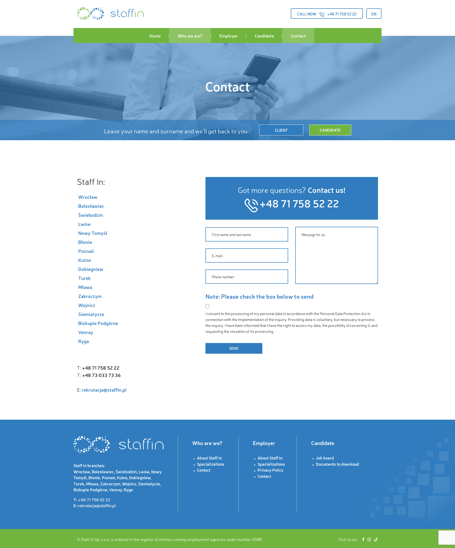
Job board (325, 457)
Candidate (264, 35)
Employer (228, 35)
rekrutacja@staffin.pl (104, 389)
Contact (298, 35)
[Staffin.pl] (110, 13)
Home (155, 35)
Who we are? (190, 35)
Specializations (210, 464)
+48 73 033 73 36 (101, 375)
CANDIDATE (330, 130)
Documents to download (337, 464)
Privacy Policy (270, 470)
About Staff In (209, 457)
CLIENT (281, 130)
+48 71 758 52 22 (341, 13)
